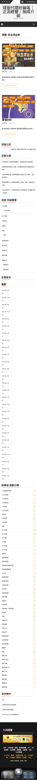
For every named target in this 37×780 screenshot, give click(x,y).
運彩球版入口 (18, 667)
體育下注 (18, 671)
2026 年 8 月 (5, 290)
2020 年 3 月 (5, 383)
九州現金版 (18, 498)
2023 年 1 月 (5, 333)
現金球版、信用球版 (18, 608)
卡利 (4, 748)
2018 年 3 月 (5, 461)
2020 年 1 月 (5, 397)
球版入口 (18, 628)
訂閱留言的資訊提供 (8, 709)
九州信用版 (18, 495)
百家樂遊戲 (18, 644)
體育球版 (5, 269)
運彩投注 (4, 250)
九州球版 (4, 206)
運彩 (32, 50)
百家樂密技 (18, 640)
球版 (27, 50)
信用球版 (12, 97)
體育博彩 (5, 264)
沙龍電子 (4, 221)
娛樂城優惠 (18, 557)
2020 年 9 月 (5, 347)
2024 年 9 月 (5, 319)
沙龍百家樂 (18, 585)
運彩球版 (6, 54)
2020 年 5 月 (5, 369)
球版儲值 (18, 624)
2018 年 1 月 (5, 476)
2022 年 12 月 (6, 340)
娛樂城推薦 (18, 561)
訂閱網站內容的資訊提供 (9, 704)
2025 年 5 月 (5, 304)
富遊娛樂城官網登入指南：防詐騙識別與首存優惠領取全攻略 (18, 168)
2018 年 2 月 (5, 468)
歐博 (16, 748)
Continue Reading (10, 85)
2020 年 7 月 (5, 354)
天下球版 (18, 549)
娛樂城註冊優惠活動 (18, 565)
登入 (3, 700)
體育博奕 (18, 675)
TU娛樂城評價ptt (18, 491)
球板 (4, 235)
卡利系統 (10, 748)
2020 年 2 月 (5, 390)
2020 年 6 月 (5, 361)
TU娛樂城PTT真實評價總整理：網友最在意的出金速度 (17, 162)
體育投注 (4, 260)
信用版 (5, 97)
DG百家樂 (19, 752)
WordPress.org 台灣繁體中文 (10, 714)
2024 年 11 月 (6, 312)
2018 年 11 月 (6, 454)
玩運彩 (4, 226)
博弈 (18, 526)
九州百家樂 (6, 210)
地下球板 (20, 97)
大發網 (18, 542)
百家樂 (25, 750)
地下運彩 (18, 538)
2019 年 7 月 (5, 426)
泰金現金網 (6, 50)
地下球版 (6, 46)
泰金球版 (14, 50)
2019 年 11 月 (6, 411)
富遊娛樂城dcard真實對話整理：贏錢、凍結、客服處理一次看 (18, 184)
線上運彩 (4, 245)
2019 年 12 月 (6, 404)
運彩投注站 (18, 659)
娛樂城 (18, 553)
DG (29, 748)
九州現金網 (18, 502)
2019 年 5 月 (5, 440)
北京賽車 (18, 522)
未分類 (18, 573)
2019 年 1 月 (5, 447)
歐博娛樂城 (14, 46)
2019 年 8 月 (5, 418)
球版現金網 (5, 240)
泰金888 (30, 46)
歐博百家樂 (22, 46)
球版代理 (18, 620)
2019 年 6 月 (5, 433)
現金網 (21, 50)
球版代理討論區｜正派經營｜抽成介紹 (18, 11)
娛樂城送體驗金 (18, 569)
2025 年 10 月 (6, 297)
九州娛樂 (12, 750)
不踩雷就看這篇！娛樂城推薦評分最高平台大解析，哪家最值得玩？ (18, 176)
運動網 (18, 648)
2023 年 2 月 (5, 326)
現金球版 (27, 102)
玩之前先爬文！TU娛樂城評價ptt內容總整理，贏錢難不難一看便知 (18, 191)
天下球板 (18, 546)
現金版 (20, 102)
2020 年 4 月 (5, 376)
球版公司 (18, 632)
